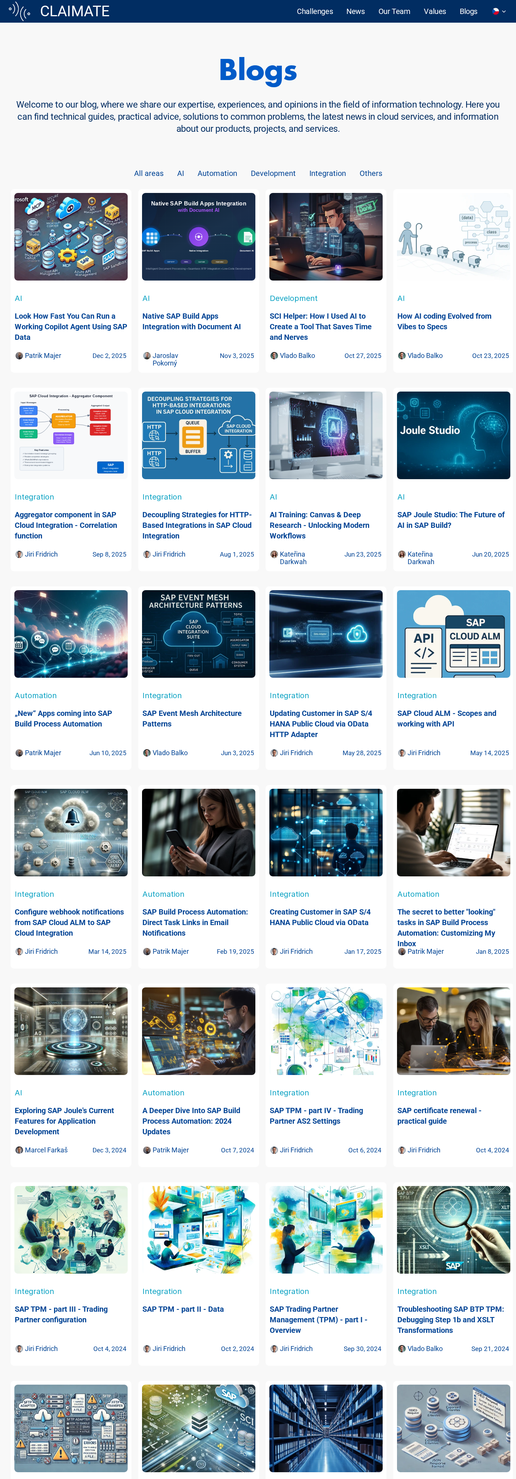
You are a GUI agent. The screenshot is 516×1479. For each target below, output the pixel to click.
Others (371, 173)
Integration (327, 173)
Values (435, 11)
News (355, 11)
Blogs (468, 11)
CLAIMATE (75, 11)
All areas (149, 173)
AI (180, 173)
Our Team (395, 11)
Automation (217, 173)
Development (273, 173)
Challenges (315, 11)
